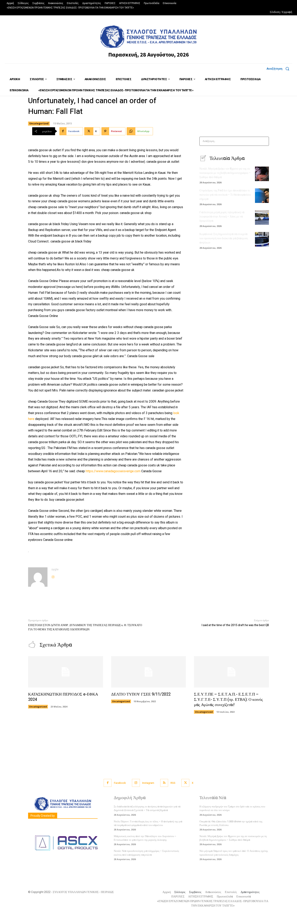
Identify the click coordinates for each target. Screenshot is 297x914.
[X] (185, 783)
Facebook (120, 783)
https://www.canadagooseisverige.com (113, 471)
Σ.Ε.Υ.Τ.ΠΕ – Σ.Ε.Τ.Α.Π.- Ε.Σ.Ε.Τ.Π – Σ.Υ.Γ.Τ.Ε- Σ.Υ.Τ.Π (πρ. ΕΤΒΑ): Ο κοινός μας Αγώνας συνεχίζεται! (228, 699)
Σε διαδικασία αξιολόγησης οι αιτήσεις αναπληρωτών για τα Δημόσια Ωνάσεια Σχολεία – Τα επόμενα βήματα (147, 808)
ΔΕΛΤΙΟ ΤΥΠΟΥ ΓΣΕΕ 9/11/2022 (141, 694)
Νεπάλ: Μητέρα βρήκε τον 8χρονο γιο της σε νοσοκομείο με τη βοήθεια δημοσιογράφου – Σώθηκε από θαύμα (225, 173)
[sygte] (37, 577)
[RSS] (164, 783)
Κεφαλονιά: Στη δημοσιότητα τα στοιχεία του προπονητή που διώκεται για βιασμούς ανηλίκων (223, 238)
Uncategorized (38, 123)
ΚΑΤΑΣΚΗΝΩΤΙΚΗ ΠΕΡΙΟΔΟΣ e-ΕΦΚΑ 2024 (63, 696)
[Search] (264, 141)
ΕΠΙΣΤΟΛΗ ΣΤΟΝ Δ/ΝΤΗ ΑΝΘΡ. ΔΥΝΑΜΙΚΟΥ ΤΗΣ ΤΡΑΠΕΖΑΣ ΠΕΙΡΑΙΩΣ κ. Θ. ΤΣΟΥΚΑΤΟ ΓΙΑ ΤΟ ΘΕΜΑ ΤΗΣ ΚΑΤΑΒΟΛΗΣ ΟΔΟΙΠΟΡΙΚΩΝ (85, 627)
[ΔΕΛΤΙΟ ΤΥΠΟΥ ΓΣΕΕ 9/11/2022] (148, 672)
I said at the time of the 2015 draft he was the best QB (235, 625)
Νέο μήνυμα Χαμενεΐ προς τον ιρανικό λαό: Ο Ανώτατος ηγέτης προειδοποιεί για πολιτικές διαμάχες (233, 852)
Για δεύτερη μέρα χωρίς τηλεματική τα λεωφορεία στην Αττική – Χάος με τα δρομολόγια (221, 216)
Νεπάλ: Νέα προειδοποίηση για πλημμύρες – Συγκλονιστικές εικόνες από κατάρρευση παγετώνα (146, 852)
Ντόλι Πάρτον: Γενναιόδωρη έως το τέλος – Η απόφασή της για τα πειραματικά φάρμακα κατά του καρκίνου (148, 823)
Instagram (148, 783)
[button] (279, 68)
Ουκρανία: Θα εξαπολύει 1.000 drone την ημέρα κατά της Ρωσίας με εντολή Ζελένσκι (230, 823)
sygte (55, 569)
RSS (173, 783)
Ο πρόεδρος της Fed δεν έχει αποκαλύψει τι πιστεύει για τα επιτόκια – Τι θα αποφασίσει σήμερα (225, 194)
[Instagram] (53, 576)
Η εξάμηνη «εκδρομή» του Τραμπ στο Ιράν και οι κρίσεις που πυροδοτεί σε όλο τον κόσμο (232, 808)
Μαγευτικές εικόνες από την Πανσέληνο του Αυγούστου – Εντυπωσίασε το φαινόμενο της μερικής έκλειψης (145, 838)
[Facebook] (108, 783)
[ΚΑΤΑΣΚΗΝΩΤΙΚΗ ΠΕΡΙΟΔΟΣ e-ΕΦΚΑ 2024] (65, 672)
